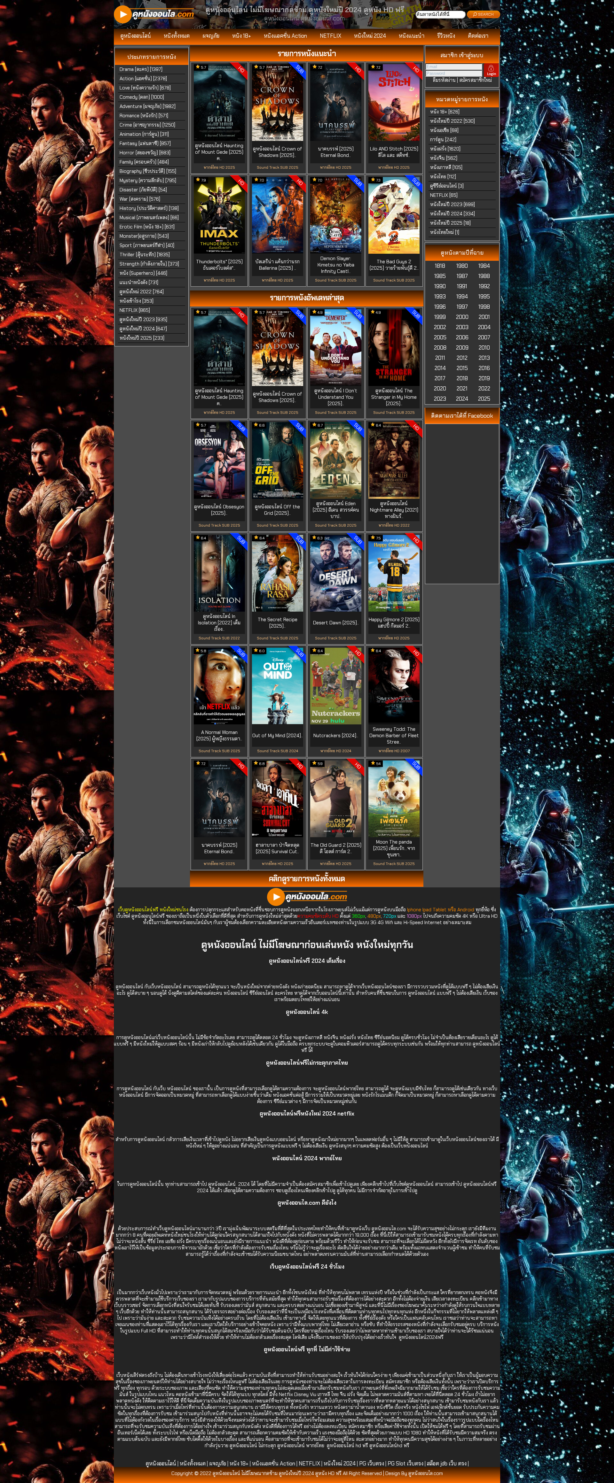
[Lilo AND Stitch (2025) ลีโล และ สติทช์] (394, 139)
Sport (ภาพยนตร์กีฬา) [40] (147, 245)
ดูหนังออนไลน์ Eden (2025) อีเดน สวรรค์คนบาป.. (336, 510)
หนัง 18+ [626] (445, 112)
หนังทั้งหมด (177, 35)
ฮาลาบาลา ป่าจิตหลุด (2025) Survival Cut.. (277, 848)
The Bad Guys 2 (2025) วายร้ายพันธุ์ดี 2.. (394, 265)
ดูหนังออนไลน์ (135, 35)
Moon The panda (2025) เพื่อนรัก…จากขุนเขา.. (394, 848)
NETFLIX (330, 35)
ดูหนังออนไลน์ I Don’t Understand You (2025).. (335, 397)
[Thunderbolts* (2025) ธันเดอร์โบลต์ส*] (219, 251)
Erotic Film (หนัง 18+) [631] (147, 227)
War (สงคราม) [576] (140, 199)
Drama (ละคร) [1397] (141, 69)
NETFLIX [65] (444, 195)
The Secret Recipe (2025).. (277, 622)
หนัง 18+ (241, 35)
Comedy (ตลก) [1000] (142, 97)
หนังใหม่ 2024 (370, 35)
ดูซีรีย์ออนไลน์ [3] (447, 186)
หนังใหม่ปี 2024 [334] (452, 214)
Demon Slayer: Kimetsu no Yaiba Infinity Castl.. (336, 264)
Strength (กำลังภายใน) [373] (149, 264)
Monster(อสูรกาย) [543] (144, 236)
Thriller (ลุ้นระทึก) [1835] (145, 254)
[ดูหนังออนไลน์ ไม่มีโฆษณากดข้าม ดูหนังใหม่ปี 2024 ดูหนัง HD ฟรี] (154, 22)
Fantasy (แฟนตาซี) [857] (145, 143)
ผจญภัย (210, 35)
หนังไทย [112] (443, 177)
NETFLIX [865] (135, 310)
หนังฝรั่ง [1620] (445, 149)
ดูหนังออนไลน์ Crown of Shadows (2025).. (277, 152)
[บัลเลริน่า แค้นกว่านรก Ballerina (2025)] (277, 251)
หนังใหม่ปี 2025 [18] (450, 223)
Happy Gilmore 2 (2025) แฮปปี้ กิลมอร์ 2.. (394, 622)
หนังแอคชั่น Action (285, 35)
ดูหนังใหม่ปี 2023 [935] (143, 319)
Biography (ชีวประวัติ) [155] (148, 171)
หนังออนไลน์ (180, 1088)
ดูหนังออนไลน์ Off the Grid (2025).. (277, 510)
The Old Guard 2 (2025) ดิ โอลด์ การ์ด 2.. (336, 848)
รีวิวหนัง (446, 35)
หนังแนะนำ (411, 35)
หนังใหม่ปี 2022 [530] (452, 121)
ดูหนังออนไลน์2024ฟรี (421, 1337)
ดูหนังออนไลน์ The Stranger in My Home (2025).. (394, 397)
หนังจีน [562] (443, 158)
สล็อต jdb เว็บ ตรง (447, 1463)
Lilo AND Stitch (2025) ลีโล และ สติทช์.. (394, 152)
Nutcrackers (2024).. (335, 735)
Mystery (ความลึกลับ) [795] (148, 180)
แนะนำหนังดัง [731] (139, 282)
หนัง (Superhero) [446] (143, 273)
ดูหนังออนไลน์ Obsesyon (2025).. (219, 510)
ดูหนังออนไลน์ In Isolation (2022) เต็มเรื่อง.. (219, 622)
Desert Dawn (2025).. (336, 623)
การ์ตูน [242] (443, 139)
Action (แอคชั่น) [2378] (143, 78)
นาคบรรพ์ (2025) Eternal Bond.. (336, 152)
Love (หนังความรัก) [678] (145, 88)
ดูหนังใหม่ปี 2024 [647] (143, 329)
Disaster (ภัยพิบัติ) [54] (143, 190)
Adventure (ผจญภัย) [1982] (148, 106)
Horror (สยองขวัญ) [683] (145, 153)
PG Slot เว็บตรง (405, 1463)
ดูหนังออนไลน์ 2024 (229, 1184)
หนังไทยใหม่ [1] (444, 232)
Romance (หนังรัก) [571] (144, 115)
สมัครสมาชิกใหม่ (475, 80)
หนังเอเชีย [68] (444, 130)
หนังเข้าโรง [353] (137, 301)
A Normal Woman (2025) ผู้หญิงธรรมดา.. (219, 735)
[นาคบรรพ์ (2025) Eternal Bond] (335, 139)
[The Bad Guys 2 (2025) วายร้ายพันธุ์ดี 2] (394, 251)
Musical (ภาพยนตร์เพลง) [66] (149, 217)
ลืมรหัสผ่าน (444, 80)
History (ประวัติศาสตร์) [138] (149, 208)
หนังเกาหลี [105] (446, 167)
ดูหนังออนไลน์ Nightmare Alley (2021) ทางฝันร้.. (394, 510)
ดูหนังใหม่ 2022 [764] (142, 292)
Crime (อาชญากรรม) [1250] (147, 125)
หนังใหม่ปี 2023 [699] (452, 204)
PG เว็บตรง (371, 1463)
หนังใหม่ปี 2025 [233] (142, 338)
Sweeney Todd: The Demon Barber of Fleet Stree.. (394, 735)
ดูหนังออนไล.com (389, 1228)
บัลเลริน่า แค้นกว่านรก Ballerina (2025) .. (277, 265)
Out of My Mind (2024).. (277, 735)
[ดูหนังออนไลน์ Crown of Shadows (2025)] (277, 139)
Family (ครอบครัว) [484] (144, 162)
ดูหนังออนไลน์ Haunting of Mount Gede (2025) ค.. (219, 152)
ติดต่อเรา (478, 35)
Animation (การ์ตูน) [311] (144, 134)
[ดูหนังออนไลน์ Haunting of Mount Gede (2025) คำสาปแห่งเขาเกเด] (219, 139)
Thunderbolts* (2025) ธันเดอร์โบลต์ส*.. (219, 265)
